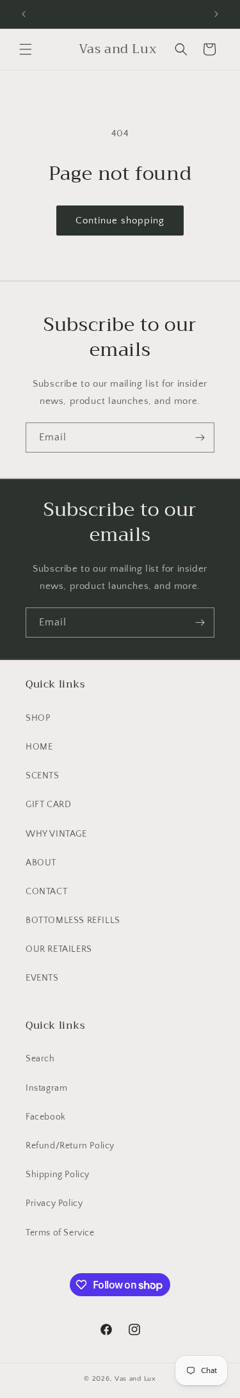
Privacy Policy (54, 1203)
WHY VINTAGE (56, 834)
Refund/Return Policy (70, 1146)
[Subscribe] (200, 437)
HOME (39, 747)
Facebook (46, 1117)
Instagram (46, 1088)
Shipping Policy (58, 1174)
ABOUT (41, 863)
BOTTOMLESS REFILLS (73, 920)
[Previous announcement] (24, 14)
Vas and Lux (135, 1379)
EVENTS (42, 978)
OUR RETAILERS (59, 949)
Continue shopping (120, 220)
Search (40, 1059)
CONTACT (46, 892)
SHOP (38, 718)
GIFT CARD (48, 804)
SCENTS (43, 776)
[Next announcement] (216, 14)
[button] (26, 49)
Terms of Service (60, 1233)
